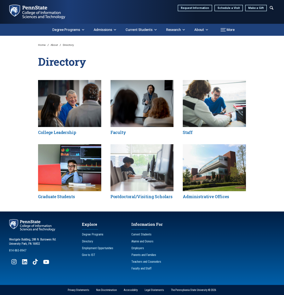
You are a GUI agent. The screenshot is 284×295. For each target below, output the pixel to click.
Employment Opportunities (97, 248)
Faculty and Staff (141, 268)
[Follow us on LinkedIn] (25, 263)
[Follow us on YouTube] (46, 263)
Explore (89, 224)
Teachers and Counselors (146, 261)
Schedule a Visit (229, 8)
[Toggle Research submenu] (183, 29)
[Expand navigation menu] (271, 7)
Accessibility (131, 290)
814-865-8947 (17, 250)
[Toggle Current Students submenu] (155, 29)
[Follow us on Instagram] (14, 263)
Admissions (103, 30)
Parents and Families (143, 255)
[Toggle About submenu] (207, 29)
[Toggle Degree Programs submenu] (83, 29)
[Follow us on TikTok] (36, 263)
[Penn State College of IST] (40, 12)
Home (42, 44)
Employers (137, 248)
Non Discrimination (106, 290)
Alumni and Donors (142, 241)
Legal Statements (154, 290)
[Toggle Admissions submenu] (115, 29)
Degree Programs (66, 30)
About (199, 30)
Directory (68, 44)
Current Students (139, 30)
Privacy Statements (78, 290)
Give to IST (88, 255)
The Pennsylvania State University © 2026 (193, 290)
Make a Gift (256, 8)
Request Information (195, 8)
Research (173, 30)
